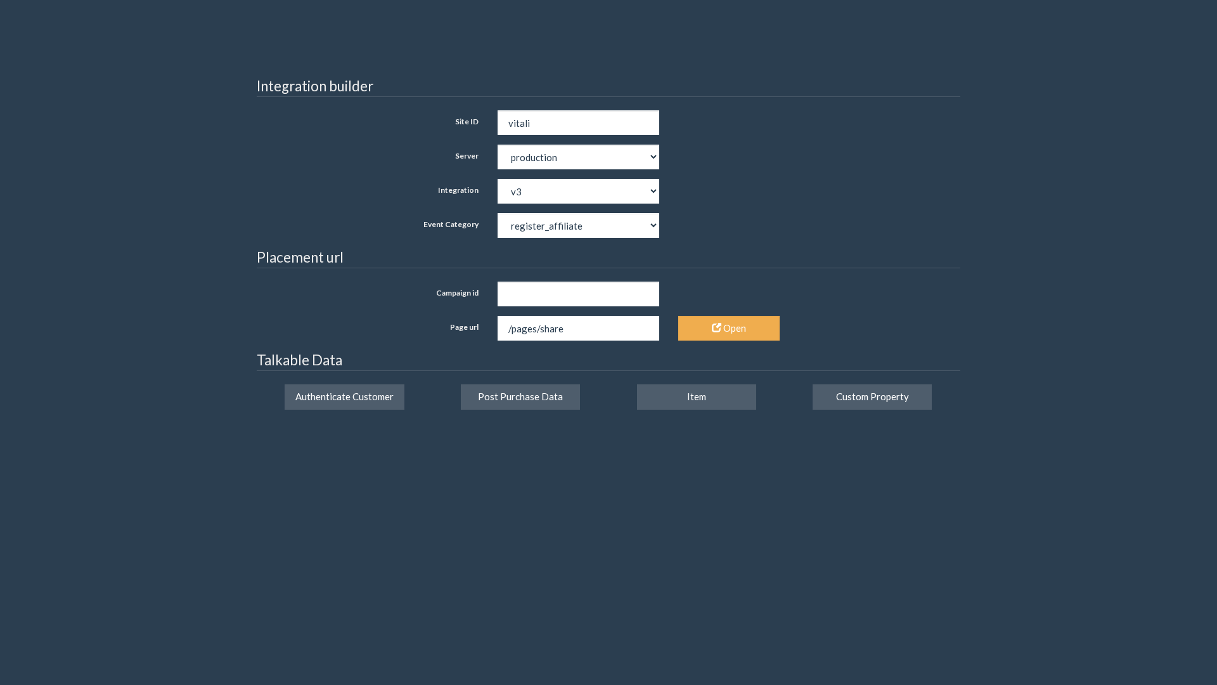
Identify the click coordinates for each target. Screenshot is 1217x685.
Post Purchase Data (520, 396)
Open (733, 328)
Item (696, 396)
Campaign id (457, 292)
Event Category (451, 224)
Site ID (467, 121)
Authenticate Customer (344, 396)
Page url (464, 327)
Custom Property (872, 396)
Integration (458, 190)
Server (467, 155)
